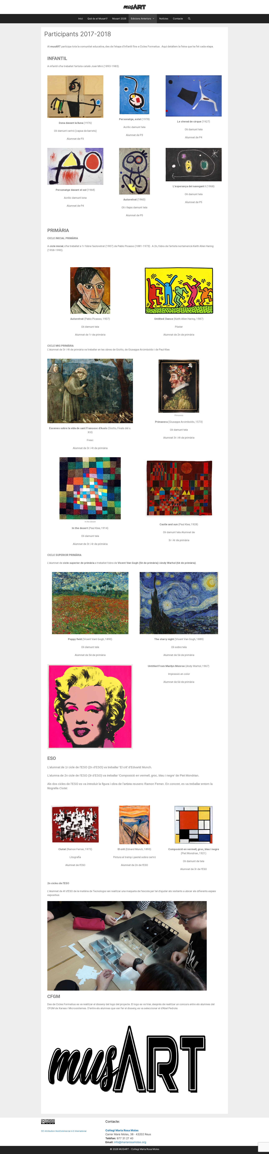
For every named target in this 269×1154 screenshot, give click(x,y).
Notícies (163, 18)
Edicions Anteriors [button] (141, 18)
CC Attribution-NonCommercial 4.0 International (63, 1131)
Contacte (178, 18)
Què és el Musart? (97, 18)
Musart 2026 (119, 18)
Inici (80, 18)
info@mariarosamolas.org (130, 1142)
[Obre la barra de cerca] (189, 18)
